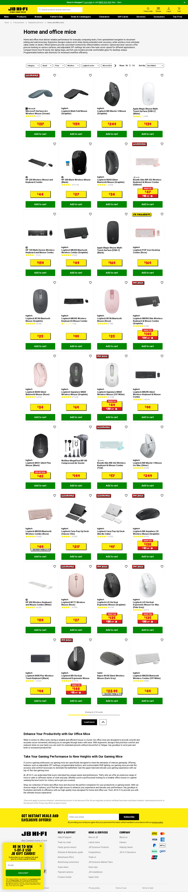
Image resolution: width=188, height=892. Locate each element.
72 (130, 65)
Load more (89, 722)
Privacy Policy (15, 880)
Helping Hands (126, 847)
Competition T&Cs (35, 879)
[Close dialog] (40, 846)
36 (127, 65)
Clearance (104, 16)
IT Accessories (18, 23)
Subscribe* (23, 873)
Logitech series (88, 66)
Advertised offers (66, 857)
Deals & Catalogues (81, 16)
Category (31, 66)
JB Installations (96, 872)
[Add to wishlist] (54, 75)
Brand (45, 66)
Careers (122, 842)
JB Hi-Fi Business (127, 852)
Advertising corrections (68, 862)
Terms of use (121, 888)
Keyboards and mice (35, 23)
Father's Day (56, 16)
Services (140, 16)
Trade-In (92, 857)
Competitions (95, 852)
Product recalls (64, 877)
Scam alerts (63, 867)
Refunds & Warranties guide (70, 852)
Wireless (70, 66)
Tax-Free (177, 16)
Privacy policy (94, 888)
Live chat (88, 2)
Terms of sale (147, 888)
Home (7, 23)
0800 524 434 (104, 2)
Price (57, 66)
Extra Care (93, 867)
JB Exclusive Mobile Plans (101, 862)
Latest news (94, 842)
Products (21, 16)
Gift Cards (123, 16)
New (6, 16)
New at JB (93, 837)
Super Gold (93, 877)
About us (123, 837)
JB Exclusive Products (99, 847)
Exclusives (159, 16)
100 (133, 65)
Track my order (64, 842)
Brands (38, 16)
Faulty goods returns (67, 847)
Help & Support (64, 837)
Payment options (65, 872)
